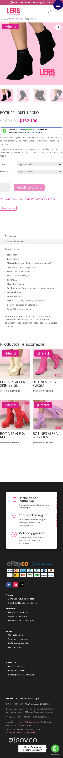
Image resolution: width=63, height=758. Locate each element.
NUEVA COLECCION (46, 199)
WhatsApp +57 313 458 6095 (21, 674)
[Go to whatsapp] (55, 749)
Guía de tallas (8, 208)
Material (4, 171)
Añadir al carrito (29, 187)
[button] (58, 5)
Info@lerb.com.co (16, 670)
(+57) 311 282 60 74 (17, 666)
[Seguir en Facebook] (8, 584)
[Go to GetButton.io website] (55, 755)
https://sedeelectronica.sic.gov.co (20, 732)
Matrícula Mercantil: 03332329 (38, 704)
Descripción (10, 236)
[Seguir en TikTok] (21, 584)
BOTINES (10, 19)
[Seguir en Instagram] (15, 584)
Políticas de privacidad (18, 643)
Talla (2, 164)
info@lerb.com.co (31, 722)
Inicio (2, 19)
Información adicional (15, 241)
